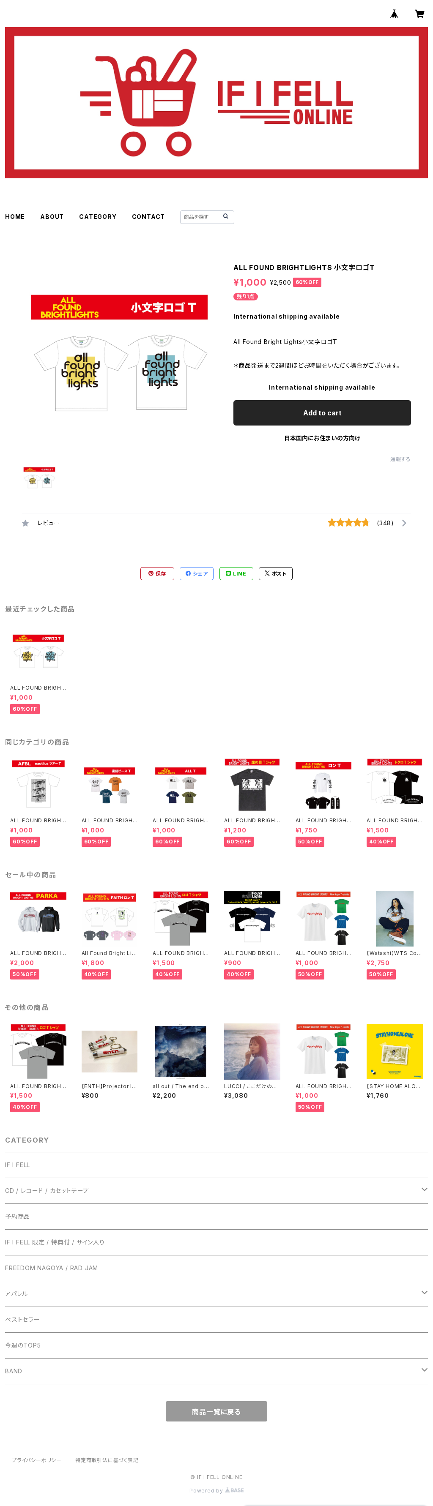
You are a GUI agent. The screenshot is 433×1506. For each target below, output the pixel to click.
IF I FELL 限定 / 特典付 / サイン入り (55, 1242)
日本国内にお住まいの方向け (322, 438)
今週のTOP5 (23, 1345)
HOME (15, 216)
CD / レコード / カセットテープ (47, 1190)
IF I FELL (17, 1164)
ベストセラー (22, 1319)
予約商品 (17, 1216)
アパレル (16, 1293)
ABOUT (52, 216)
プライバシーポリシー (37, 1460)
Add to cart (322, 413)
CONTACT (148, 216)
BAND (13, 1371)
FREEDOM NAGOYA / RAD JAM (51, 1267)
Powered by (207, 1490)
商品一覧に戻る (216, 1412)
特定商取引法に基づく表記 (107, 1460)
